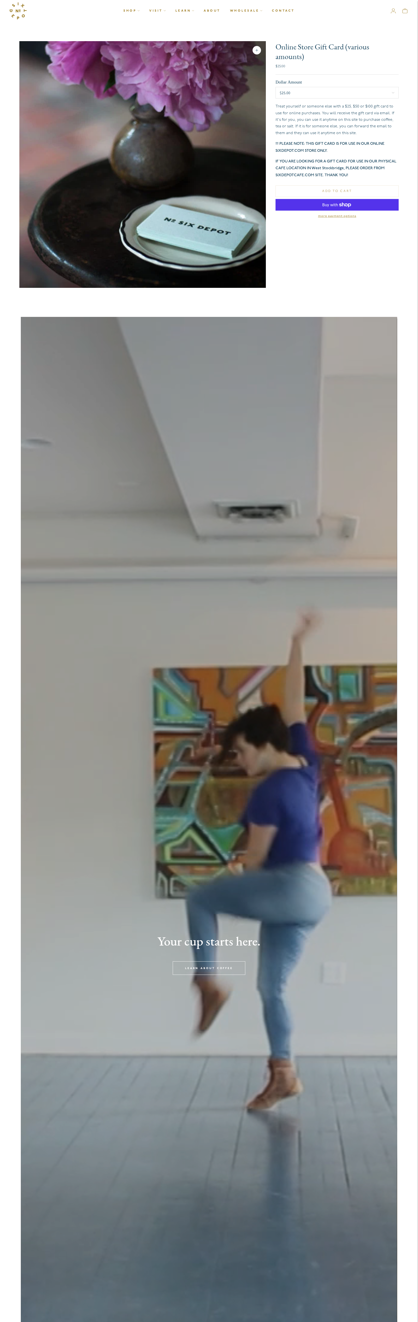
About (212, 11)
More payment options (337, 216)
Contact (283, 11)
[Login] (393, 11)
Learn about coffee (209, 968)
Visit (156, 11)
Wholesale (244, 11)
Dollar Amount (289, 82)
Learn (183, 11)
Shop (129, 11)
